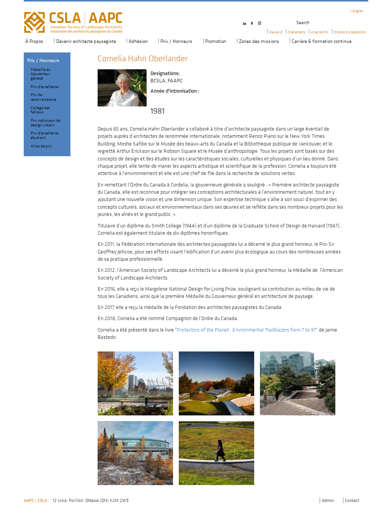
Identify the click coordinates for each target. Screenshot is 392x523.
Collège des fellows (40, 110)
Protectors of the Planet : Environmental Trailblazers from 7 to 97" (247, 329)
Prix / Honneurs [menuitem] (176, 41)
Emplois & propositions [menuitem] (350, 31)
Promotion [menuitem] (215, 41)
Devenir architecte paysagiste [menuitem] (86, 41)
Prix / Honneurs (43, 60)
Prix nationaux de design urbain (45, 122)
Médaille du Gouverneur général (41, 73)
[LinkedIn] (245, 21)
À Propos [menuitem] (34, 41)
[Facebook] (253, 21)
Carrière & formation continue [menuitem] (321, 41)
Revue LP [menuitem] (276, 31)
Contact (352, 500)
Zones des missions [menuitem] (259, 41)
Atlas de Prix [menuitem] (319, 31)
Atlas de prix (41, 146)
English (358, 10)
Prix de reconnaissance (43, 97)
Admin (328, 500)
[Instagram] (260, 21)
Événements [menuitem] (296, 31)
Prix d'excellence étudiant (44, 135)
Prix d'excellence (44, 86)
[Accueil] (73, 14)
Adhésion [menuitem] (138, 41)
